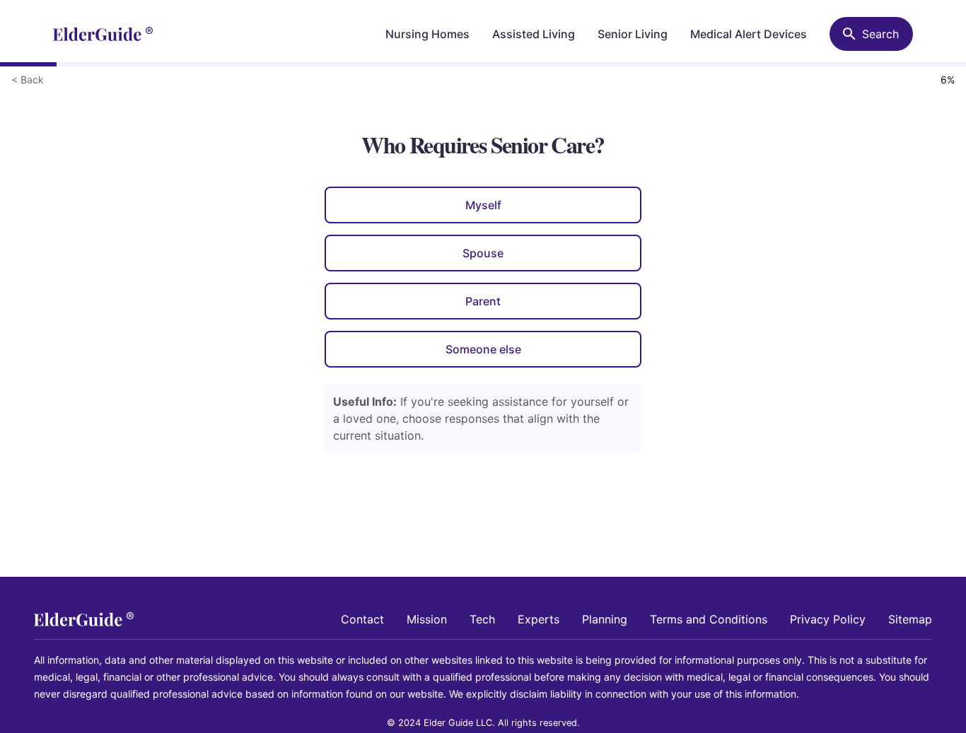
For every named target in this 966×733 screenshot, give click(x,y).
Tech (482, 619)
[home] (103, 34)
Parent (483, 301)
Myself (483, 205)
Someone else (483, 349)
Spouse (483, 253)
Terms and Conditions (708, 619)
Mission (427, 619)
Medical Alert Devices (748, 34)
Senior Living (633, 34)
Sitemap (910, 619)
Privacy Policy (828, 619)
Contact (362, 619)
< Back (27, 80)
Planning (604, 619)
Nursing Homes (427, 34)
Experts (538, 619)
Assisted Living (533, 34)
